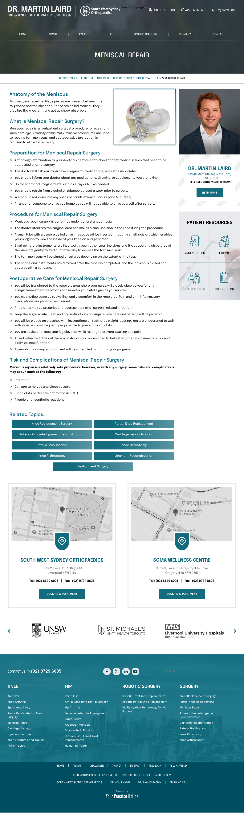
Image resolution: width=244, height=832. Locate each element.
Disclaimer (96, 765)
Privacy (117, 765)
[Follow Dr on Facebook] (107, 671)
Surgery (185, 34)
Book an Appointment (62, 594)
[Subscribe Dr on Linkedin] (126, 671)
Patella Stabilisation (52, 445)
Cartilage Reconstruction (134, 434)
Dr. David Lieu (178, 782)
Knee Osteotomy (134, 445)
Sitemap (135, 765)
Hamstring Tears (76, 745)
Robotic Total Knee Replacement (143, 696)
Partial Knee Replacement (134, 423)
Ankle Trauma (16, 745)
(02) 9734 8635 (83, 581)
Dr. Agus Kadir (120, 782)
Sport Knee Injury (19, 707)
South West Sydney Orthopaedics (79, 782)
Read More (209, 192)
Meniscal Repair (190, 707)
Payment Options (195, 253)
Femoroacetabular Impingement (86, 713)
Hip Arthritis (72, 707)
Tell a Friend (178, 765)
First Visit (224, 253)
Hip (110, 34)
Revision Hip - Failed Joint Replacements (81, 738)
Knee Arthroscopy (52, 455)
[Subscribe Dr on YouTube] (135, 671)
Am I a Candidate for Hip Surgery (86, 702)
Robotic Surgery (145, 34)
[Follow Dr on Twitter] (116, 671)
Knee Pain (14, 696)
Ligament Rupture (19, 734)
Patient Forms (224, 289)
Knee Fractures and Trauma (26, 740)
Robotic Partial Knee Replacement (144, 702)
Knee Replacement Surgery (52, 423)
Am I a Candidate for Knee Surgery (25, 715)
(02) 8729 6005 (225, 10)
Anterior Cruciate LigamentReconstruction (198, 715)
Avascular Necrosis (77, 724)
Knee (82, 34)
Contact (219, 34)
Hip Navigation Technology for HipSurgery (144, 709)
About (53, 34)
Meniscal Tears (17, 723)
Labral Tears (73, 719)
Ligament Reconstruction (134, 455)
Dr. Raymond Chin (149, 782)
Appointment (195, 10)
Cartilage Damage (19, 728)
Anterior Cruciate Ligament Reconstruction (51, 434)
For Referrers (164, 10)
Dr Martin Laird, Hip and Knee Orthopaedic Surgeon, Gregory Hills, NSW (103, 78)
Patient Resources (210, 222)
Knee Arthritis (17, 702)
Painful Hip (72, 696)
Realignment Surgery (92, 466)
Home (23, 34)
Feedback (154, 765)
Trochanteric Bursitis (79, 730)
